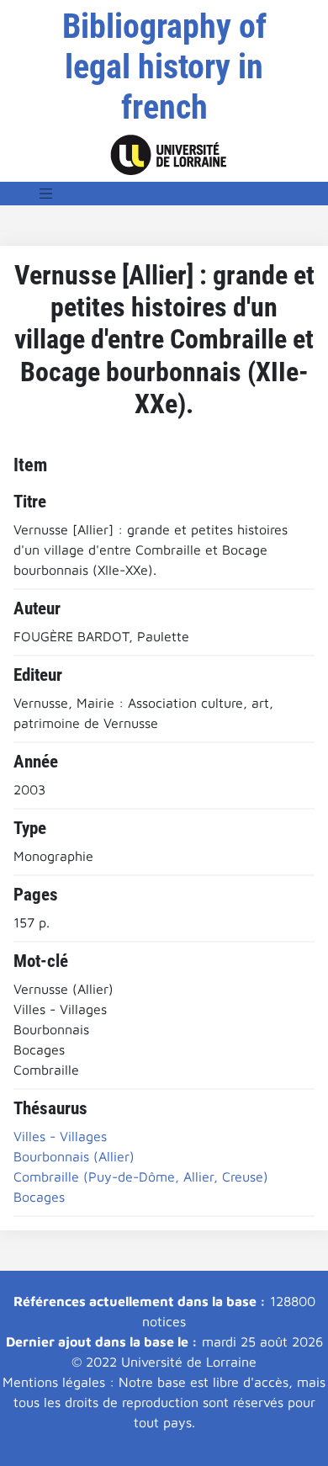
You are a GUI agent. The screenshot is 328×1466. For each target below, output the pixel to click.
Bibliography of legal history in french (164, 67)
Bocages (39, 1196)
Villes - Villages (60, 1136)
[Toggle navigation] (46, 193)
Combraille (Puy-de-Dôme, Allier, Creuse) (140, 1176)
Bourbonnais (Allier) (74, 1156)
